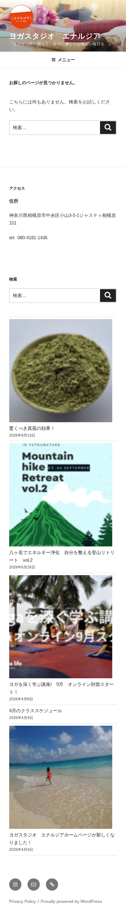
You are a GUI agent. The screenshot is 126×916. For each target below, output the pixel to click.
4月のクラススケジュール (35, 710)
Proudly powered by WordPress (71, 901)
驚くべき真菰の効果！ (32, 428)
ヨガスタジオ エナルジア (55, 36)
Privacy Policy (22, 901)
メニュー (66, 59)
